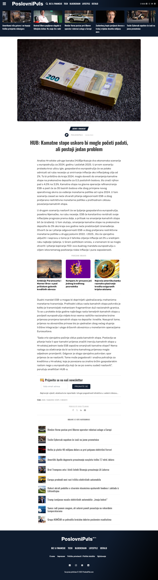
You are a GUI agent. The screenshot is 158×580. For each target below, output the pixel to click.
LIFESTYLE (86, 3)
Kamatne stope (53, 400)
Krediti (64, 400)
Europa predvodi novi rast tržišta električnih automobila (74, 479)
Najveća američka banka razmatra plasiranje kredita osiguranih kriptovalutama (108, 285)
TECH (66, 3)
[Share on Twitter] (77, 411)
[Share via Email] (85, 411)
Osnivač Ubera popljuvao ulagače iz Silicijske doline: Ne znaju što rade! (47, 27)
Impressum (61, 556)
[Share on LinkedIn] (81, 411)
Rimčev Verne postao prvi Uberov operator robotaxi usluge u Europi (78, 27)
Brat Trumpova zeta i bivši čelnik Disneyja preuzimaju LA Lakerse (78, 469)
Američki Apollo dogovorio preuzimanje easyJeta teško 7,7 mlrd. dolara (81, 459)
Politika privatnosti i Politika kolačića (81, 556)
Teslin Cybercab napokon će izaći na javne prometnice (73, 439)
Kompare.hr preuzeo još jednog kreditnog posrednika (79, 283)
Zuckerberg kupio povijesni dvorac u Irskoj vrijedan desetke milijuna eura (110, 28)
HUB (43, 400)
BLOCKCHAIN (75, 3)
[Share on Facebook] (73, 411)
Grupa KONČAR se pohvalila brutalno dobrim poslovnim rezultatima (79, 519)
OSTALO (95, 3)
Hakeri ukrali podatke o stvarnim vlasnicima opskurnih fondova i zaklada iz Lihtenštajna (83, 489)
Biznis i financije (79, 128)
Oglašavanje (101, 556)
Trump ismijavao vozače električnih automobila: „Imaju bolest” (77, 499)
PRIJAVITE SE (81, 386)
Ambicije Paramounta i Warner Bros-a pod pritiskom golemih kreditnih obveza (49, 285)
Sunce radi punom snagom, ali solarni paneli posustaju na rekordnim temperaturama (80, 509)
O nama (142, 3)
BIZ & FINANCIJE (55, 3)
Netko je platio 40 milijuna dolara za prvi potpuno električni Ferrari (80, 449)
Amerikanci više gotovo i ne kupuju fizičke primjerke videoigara (16, 27)
